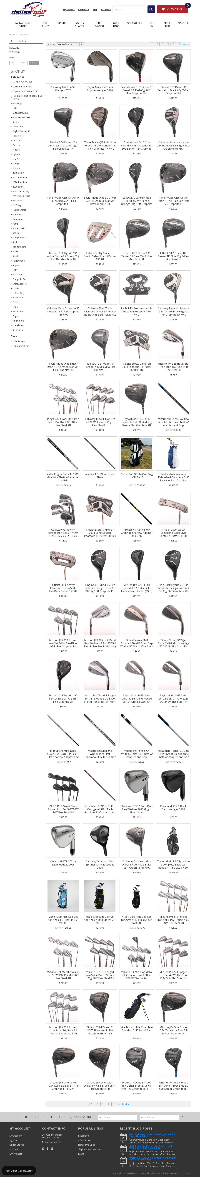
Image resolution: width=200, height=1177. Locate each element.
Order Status (16, 1144)
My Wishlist (15, 1153)
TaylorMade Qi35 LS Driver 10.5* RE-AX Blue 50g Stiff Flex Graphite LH (100, 200)
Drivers (16, 145)
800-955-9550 (53, 1142)
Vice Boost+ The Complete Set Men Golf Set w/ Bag (137, 1029)
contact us (83, 9)
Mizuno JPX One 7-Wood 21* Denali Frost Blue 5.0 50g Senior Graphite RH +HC (173, 1087)
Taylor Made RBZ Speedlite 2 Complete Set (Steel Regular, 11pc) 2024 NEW (173, 864)
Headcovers (18, 311)
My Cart (13, 1149)
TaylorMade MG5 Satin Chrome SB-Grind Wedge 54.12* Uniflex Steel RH (173, 698)
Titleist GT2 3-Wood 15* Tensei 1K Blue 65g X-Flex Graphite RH (99, 366)
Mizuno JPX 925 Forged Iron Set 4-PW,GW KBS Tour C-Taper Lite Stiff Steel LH (63, 1032)
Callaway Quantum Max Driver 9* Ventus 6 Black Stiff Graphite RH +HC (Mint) (136, 866)
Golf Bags (116, 24)
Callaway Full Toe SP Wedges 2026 (63, 89)
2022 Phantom (20, 177)
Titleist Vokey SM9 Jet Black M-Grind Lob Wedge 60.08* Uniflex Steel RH (173, 643)
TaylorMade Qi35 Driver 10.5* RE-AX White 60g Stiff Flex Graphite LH (63, 366)
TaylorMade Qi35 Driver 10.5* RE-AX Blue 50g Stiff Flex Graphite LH (173, 200)
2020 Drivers (18, 341)
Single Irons (18, 320)
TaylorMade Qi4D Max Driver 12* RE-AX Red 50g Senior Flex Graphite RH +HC (136, 423)
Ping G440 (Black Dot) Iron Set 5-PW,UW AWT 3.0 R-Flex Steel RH (63, 422)
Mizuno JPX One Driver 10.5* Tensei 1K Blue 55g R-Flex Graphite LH (173, 1030)
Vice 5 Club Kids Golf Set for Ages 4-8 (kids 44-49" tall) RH (63, 920)
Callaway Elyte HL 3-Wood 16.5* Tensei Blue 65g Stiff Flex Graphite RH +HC (173, 311)
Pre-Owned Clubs (21, 195)
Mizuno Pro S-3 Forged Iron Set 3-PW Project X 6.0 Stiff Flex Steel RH (173, 920)
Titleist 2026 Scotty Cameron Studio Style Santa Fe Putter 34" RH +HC (173, 534)
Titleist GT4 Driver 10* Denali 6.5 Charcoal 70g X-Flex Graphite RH (63, 145)
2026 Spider (18, 186)
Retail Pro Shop (86, 1144)
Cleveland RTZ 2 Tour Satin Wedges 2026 (63, 863)
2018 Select (18, 172)
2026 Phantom (20, 182)
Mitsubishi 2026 (20, 112)
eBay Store (84, 1140)
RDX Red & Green (21, 117)
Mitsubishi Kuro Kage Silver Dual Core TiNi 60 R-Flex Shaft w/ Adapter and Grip (63, 755)
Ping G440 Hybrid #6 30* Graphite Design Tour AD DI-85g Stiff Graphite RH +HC (173, 589)
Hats (14, 108)
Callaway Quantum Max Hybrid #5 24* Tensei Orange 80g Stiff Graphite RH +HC (136, 202)
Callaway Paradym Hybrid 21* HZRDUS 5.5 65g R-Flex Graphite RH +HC (173, 145)
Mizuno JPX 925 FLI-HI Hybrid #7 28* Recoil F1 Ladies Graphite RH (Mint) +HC (136, 589)
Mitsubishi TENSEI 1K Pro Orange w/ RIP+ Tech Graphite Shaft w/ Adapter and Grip (100, 811)
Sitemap (187, 1173)
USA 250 (16, 140)
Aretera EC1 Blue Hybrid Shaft (100, 476)
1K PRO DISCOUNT (22, 82)
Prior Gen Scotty (20, 191)
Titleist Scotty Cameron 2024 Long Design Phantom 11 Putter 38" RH (100, 532)
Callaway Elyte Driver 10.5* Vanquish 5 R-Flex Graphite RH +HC (63, 311)
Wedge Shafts (19, 237)
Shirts (15, 251)
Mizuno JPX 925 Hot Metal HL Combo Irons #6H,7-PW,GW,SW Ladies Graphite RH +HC (136, 976)
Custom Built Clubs (22, 86)
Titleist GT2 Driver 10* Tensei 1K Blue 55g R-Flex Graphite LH (173, 256)
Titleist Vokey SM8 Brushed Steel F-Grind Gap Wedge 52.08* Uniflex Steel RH (136, 645)
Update (34, 63)
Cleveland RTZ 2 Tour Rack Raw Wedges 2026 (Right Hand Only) (136, 809)
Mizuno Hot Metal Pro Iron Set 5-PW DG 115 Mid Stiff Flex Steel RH (63, 975)
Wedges (16, 163)
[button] (26, 57)
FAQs (81, 1153)
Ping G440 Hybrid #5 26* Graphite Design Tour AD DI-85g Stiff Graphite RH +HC (100, 589)
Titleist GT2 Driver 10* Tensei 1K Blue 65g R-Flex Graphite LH (136, 256)
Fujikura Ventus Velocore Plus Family (27, 97)
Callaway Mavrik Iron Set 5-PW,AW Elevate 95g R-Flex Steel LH (100, 422)
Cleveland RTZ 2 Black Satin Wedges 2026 (173, 808)
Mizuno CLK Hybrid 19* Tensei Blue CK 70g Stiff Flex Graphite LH (63, 698)
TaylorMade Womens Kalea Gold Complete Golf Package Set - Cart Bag (173, 477)
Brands (61, 22)
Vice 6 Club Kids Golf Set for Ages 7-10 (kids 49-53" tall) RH (99, 920)
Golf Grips (17, 103)
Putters (16, 168)
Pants (15, 223)
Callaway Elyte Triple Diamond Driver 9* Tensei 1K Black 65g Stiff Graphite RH (100, 313)
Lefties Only (18, 293)
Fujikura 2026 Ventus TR (24, 91)
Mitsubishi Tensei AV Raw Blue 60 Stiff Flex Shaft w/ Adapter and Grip (173, 422)
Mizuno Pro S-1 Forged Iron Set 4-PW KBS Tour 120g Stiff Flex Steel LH (173, 975)
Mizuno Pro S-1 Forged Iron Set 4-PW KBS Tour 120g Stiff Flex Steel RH (100, 975)
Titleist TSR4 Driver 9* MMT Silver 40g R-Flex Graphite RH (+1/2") (100, 1030)
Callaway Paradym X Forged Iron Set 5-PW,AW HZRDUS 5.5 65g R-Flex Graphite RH (63, 534)
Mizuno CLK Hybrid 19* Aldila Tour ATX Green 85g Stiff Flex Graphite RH (63, 256)
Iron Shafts (18, 214)
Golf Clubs (46, 24)
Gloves (15, 288)
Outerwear (17, 219)
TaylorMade (18, 260)
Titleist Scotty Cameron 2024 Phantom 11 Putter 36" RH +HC (136, 366)
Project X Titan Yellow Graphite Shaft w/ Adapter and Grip (136, 532)
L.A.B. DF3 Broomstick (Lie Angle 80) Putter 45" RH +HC (136, 311)
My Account (69, 9)
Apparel (183, 22)
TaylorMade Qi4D (21, 131)
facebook (106, 9)
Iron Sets (17, 159)
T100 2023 (17, 126)
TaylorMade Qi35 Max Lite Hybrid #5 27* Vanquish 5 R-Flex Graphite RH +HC (100, 145)
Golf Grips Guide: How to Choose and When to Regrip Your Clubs (150, 1147)
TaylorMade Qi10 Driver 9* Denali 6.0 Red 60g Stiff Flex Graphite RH (136, 90)
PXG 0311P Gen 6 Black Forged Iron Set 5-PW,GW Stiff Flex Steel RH (63, 809)
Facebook (83, 1135)
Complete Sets (19, 279)
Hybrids (16, 154)
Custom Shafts (80, 24)
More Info (167, 24)
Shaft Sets (17, 330)
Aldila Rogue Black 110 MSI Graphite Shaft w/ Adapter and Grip (63, 477)
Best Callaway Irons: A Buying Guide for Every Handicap (152, 1135)
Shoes (15, 232)
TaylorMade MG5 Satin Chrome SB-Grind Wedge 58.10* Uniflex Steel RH (137, 698)
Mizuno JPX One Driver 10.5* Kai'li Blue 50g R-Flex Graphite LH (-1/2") (63, 1085)
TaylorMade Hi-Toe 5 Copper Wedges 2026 (100, 89)
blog (95, 9)
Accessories (134, 22)
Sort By (51, 44)
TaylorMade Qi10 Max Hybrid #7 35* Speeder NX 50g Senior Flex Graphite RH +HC (137, 147)
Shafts (15, 122)
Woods (16, 149)
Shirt (14, 242)
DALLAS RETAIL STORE (23, 24)
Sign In (13, 1140)
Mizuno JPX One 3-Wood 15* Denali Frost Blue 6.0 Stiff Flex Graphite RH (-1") (136, 1085)
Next (185, 44)
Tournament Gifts (21, 345)
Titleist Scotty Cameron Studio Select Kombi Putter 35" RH (100, 256)
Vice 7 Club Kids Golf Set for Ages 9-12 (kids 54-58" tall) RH (136, 920)
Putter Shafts (19, 228)
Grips (15, 306)
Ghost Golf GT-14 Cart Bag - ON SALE (137, 476)
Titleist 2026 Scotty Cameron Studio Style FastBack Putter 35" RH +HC (63, 589)
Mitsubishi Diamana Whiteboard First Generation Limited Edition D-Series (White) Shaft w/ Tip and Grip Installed (100, 757)
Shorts (15, 256)
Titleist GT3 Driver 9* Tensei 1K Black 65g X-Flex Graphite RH (174, 90)
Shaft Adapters (20, 283)
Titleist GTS (18, 135)
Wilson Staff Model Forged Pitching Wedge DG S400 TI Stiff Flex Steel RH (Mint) (100, 698)
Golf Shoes (18, 274)
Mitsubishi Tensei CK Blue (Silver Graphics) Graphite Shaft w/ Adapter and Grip (173, 754)
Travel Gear (18, 325)
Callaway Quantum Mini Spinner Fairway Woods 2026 (100, 864)
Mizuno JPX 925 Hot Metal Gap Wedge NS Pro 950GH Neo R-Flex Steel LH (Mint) (100, 643)
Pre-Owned (99, 24)
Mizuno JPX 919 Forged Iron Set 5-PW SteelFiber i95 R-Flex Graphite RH (63, 643)
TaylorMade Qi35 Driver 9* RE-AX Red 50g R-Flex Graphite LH (63, 200)
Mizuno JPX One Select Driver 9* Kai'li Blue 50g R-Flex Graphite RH (100, 1085)
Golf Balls (17, 200)
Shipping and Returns (90, 1149)
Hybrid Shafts (19, 209)
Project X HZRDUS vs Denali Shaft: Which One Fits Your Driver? (152, 1159)
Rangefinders (19, 246)
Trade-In (151, 24)
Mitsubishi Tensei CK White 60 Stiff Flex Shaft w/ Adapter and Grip (136, 754)
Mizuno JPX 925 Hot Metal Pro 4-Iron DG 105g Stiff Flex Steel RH (173, 366)
